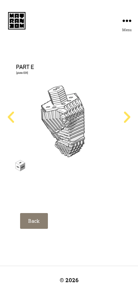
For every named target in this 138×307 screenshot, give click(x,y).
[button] (10, 117)
